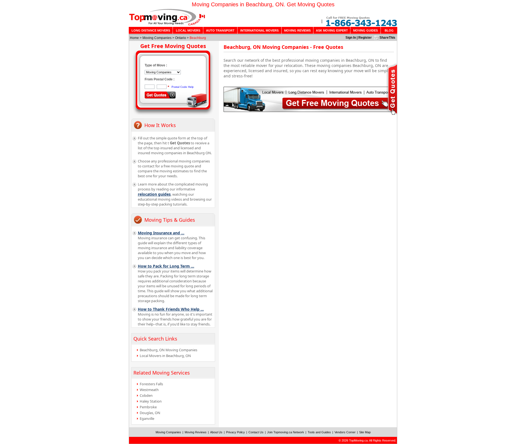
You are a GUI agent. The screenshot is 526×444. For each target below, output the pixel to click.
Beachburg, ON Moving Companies (168, 349)
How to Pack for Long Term (166, 266)
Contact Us (256, 432)
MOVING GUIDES (365, 30)
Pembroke (148, 406)
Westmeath (149, 389)
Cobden (146, 395)
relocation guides (154, 194)
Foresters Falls (151, 383)
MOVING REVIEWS (297, 30)
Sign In (350, 38)
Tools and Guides (319, 432)
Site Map (365, 432)
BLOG (389, 30)
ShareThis (387, 38)
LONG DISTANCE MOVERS (151, 30)
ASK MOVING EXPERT (332, 30)
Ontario (180, 38)
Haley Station (151, 401)
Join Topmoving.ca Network (285, 432)
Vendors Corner (345, 432)
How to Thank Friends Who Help (171, 309)
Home (134, 38)
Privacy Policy (235, 432)
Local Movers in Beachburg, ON (165, 355)
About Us (216, 432)
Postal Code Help (182, 86)
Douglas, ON (150, 412)
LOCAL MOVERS (188, 30)
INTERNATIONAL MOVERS (259, 30)
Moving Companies (156, 38)
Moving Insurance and (161, 232)
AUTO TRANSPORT (220, 30)
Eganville (147, 418)
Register (365, 38)
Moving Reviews (196, 432)
